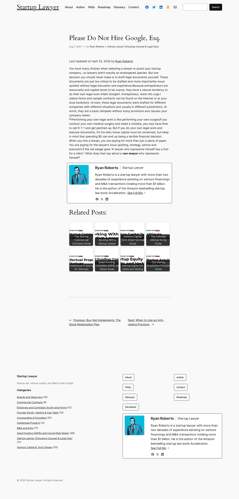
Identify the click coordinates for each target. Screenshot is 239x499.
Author (180, 377)
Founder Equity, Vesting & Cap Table (38, 412)
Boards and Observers (30, 397)
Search (215, 7)
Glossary (130, 397)
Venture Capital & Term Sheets (34, 447)
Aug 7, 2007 (75, 46)
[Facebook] (97, 199)
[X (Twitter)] (102, 199)
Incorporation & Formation (32, 417)
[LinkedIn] (107, 199)
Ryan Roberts (97, 46)
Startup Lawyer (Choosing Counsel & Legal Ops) (133, 46)
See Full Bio (135, 193)
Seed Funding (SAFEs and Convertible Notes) (43, 433)
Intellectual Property (28, 422)
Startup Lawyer (38, 7)
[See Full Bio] (145, 193)
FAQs (128, 387)
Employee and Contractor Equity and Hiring (41, 407)
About (128, 377)
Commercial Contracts (30, 402)
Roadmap (182, 397)
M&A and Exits (25, 428)
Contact (181, 387)
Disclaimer (130, 407)
